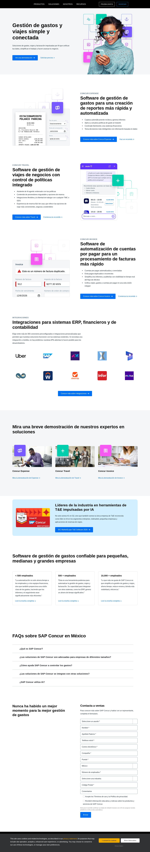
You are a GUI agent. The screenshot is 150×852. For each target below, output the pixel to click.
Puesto (83, 758)
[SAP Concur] (22, 4)
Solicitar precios (46, 58)
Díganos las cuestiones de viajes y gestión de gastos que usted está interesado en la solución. (108, 721)
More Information (130, 840)
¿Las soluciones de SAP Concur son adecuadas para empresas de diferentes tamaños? (65, 657)
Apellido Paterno (87, 733)
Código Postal (86, 784)
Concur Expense (21, 471)
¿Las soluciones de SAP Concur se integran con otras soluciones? (54, 674)
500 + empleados (67, 575)
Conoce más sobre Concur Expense (97, 139)
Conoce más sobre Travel (25, 217)
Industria (84, 777)
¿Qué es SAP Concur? (31, 649)
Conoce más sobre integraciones (74, 393)
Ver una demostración (23, 58)
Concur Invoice (106, 471)
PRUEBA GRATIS (107, 4)
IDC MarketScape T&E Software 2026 (73, 530)
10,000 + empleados (111, 575)
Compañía (84, 752)
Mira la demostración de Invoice (110, 478)
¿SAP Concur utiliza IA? (32, 682)
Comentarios (85, 790)
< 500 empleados (24, 575)
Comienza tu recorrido (52, 217)
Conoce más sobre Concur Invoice (96, 296)
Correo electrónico (88, 745)
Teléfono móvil (86, 739)
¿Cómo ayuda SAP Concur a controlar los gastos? (46, 665)
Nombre (83, 726)
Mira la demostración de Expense (25, 478)
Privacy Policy (119, 846)
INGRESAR (122, 4)
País (82, 765)
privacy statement (70, 839)
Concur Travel (62, 471)
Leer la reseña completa (24, 601)
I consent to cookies (109, 840)
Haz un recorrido (125, 139)
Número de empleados (89, 771)
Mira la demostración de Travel (67, 478)
